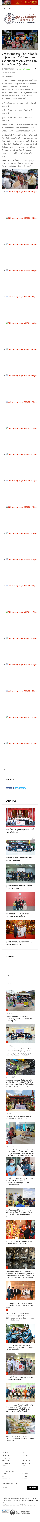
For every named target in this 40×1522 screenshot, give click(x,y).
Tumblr (24, 1476)
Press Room (6, 1463)
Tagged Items (6, 1476)
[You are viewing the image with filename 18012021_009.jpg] (22, 414)
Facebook (25, 1474)
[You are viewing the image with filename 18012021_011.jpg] (22, 466)
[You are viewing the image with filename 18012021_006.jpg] (22, 335)
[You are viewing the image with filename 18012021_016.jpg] (22, 598)
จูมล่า (3, 1505)
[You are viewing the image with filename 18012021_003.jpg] (22, 256)
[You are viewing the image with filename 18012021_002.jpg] (22, 230)
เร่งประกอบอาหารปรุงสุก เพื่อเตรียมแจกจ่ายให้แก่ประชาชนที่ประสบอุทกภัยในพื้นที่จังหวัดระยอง (20, 1438)
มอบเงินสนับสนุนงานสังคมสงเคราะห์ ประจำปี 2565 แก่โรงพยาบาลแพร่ (18, 1118)
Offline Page (26, 1463)
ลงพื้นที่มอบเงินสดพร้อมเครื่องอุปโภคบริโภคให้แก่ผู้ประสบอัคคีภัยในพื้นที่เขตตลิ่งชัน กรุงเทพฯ (19, 1019)
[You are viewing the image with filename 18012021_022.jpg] (22, 755)
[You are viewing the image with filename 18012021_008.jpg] (22, 387)
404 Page (24, 1466)
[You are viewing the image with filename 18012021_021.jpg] (22, 729)
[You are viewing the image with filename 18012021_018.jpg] (22, 650)
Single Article (6, 1474)
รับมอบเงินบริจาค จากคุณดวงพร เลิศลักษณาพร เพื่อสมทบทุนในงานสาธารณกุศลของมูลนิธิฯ (19, 1305)
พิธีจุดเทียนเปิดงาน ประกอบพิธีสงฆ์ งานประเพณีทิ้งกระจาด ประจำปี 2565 (19, 1243)
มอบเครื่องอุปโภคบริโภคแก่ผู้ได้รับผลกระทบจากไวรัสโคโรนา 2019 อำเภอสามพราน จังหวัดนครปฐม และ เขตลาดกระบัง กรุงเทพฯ (19, 1181)
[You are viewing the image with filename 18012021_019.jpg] (22, 676)
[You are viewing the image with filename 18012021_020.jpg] (22, 703)
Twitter (24, 1471)
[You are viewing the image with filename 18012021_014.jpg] (22, 545)
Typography (6, 1479)
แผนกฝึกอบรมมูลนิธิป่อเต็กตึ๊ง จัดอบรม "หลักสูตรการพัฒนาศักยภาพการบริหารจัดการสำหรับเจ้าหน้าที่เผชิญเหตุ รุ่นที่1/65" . (19, 1213)
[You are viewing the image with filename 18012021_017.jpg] (22, 624)
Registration (26, 1455)
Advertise (5, 1466)
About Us (5, 1453)
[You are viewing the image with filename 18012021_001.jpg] (22, 204)
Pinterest (25, 1479)
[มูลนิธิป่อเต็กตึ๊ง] (20, 18)
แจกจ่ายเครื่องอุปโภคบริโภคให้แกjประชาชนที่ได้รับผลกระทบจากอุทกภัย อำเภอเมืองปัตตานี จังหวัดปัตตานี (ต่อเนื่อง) (20, 59)
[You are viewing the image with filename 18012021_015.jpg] (22, 571)
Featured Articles (8, 1471)
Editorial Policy (7, 1455)
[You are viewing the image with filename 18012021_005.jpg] (22, 309)
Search (24, 1458)
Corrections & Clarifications (6, 1459)
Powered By (20, 1512)
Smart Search (26, 1461)
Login (23, 1453)
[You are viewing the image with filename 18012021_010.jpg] (22, 440)
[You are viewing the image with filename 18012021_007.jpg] (22, 361)
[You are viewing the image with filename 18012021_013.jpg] (22, 519)
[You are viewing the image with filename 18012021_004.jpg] (22, 282)
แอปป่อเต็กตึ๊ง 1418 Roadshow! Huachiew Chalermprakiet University (19, 1378)
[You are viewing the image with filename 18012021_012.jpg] (22, 493)
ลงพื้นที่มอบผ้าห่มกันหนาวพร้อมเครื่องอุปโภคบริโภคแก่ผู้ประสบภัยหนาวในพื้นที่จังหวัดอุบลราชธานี (19, 1347)
